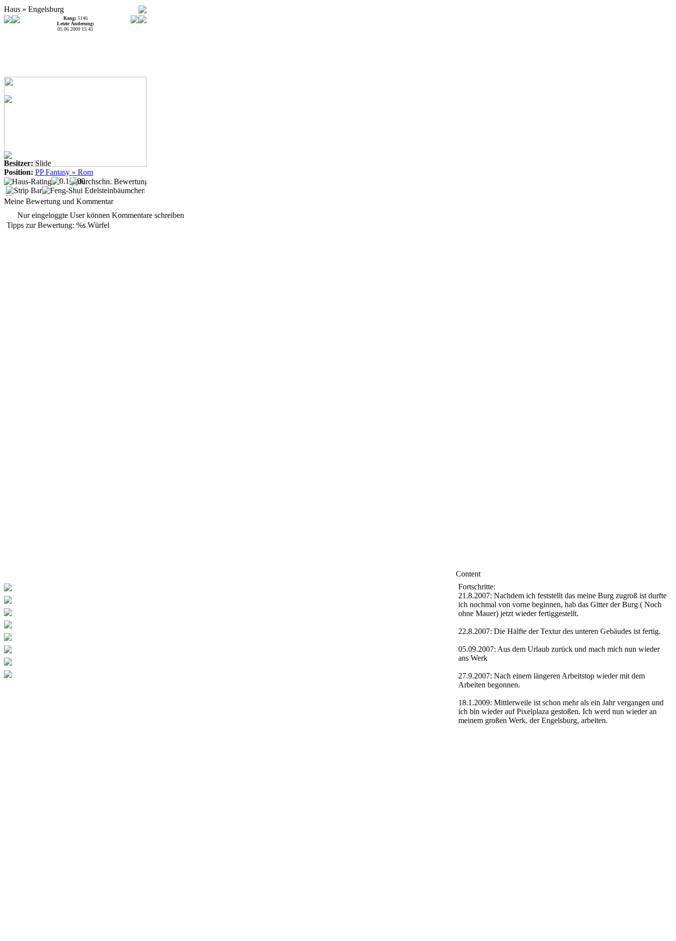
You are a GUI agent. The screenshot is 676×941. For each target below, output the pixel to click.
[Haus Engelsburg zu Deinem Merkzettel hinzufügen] (142, 6)
